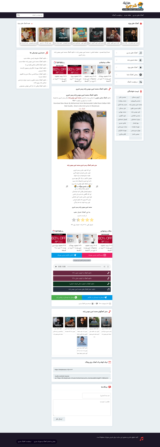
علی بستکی (122, 108)
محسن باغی (122, 97)
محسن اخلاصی (135, 116)
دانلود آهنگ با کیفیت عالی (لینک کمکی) (82, 284)
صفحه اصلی (94, 52)
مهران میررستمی (135, 131)
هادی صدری (122, 123)
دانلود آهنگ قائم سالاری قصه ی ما (35, 65)
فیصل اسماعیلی (122, 119)
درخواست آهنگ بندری (24, 441)
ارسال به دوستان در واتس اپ (65, 297)
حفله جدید (127, 15)
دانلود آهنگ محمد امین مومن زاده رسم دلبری (92, 89)
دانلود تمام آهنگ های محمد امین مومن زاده (82, 289)
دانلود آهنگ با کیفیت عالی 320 (82, 278)
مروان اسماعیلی (135, 119)
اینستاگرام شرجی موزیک (95, 255)
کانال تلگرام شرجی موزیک (65, 255)
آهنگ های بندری (138, 15)
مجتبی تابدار (135, 134)
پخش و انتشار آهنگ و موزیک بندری (44, 441)
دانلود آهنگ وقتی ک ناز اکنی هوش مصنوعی (32, 86)
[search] (18, 15)
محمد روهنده (122, 101)
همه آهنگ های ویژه (24, 23)
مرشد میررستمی (122, 127)
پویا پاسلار (135, 123)
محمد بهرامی (122, 112)
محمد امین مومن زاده (135, 105)
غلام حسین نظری (136, 108)
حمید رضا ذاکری (122, 105)
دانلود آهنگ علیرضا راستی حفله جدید (35, 58)
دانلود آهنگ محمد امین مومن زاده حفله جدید (32, 61)
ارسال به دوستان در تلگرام (96, 297)
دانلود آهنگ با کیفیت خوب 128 (82, 273)
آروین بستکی (135, 97)
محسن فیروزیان (135, 101)
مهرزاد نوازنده (135, 127)
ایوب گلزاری (122, 116)
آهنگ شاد (82, 109)
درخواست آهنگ (117, 15)
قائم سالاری (122, 134)
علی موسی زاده (135, 112)
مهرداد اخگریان (122, 131)
